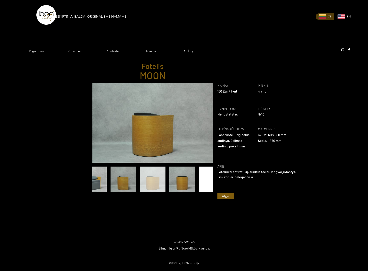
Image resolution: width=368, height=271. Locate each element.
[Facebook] (349, 50)
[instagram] (343, 50)
